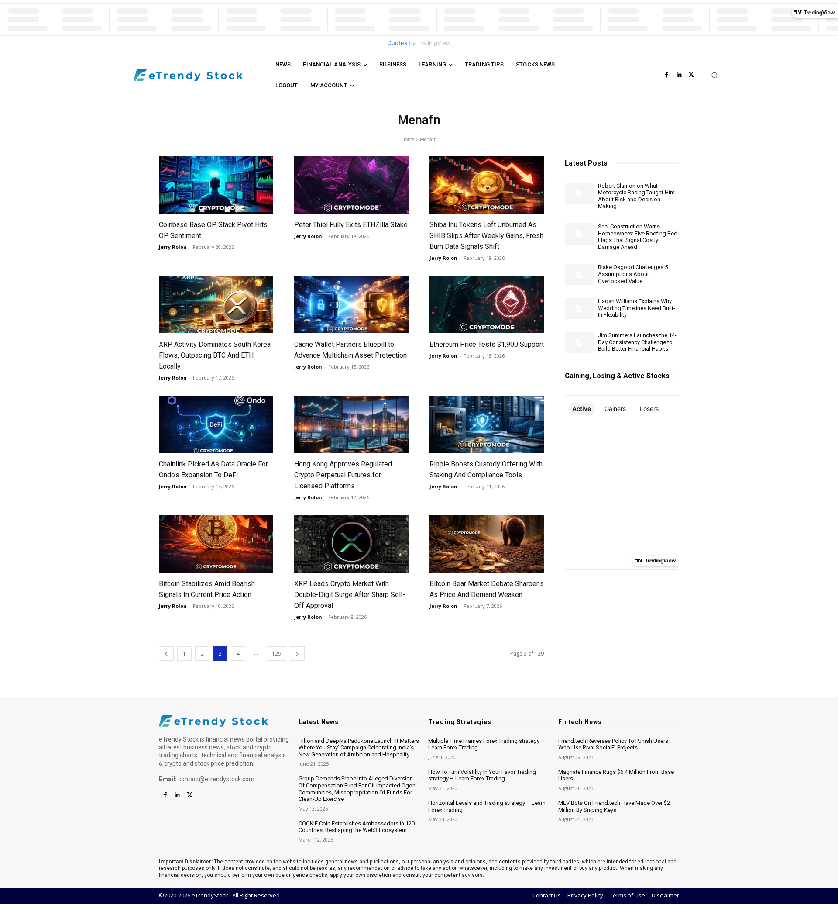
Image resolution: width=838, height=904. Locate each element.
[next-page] (297, 653)
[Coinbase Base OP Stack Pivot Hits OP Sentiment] (216, 185)
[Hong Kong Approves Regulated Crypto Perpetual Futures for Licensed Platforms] (351, 424)
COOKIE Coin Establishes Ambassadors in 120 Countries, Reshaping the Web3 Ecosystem (357, 827)
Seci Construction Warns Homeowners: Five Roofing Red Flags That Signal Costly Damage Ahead (637, 236)
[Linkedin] (679, 75)
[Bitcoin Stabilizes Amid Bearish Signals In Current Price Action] (216, 544)
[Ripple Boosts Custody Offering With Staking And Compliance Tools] (486, 424)
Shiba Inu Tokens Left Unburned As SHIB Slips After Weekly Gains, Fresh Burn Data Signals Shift (486, 236)
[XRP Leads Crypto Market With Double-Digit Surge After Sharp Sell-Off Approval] (351, 544)
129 (276, 653)
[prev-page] (166, 653)
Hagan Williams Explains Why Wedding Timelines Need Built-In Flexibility (636, 308)
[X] (691, 75)
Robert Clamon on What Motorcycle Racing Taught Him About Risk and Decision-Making (636, 196)
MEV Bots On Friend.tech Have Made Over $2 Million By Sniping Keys (614, 806)
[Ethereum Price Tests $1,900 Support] (486, 304)
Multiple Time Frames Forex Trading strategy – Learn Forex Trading (486, 744)
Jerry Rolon (173, 247)
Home (408, 139)
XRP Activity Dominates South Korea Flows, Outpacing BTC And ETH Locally (215, 355)
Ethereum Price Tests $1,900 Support (486, 344)
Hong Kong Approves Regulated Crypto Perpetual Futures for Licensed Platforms (343, 475)
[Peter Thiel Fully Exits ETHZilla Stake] (351, 185)
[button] (714, 75)
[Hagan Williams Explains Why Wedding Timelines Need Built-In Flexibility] (579, 308)
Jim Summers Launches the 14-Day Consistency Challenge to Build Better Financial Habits (637, 342)
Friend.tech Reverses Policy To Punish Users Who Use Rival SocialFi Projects (613, 744)
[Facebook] (667, 75)
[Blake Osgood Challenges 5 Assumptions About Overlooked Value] (579, 274)
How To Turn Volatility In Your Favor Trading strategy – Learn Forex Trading (482, 775)
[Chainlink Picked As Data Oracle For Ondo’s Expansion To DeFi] (216, 424)
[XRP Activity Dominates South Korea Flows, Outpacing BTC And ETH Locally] (216, 304)
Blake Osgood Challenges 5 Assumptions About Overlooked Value (633, 274)
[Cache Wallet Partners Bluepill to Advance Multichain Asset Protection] (351, 304)
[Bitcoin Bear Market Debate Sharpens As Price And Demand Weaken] (486, 544)
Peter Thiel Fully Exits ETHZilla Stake (351, 225)
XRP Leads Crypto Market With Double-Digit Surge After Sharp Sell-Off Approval (349, 595)
